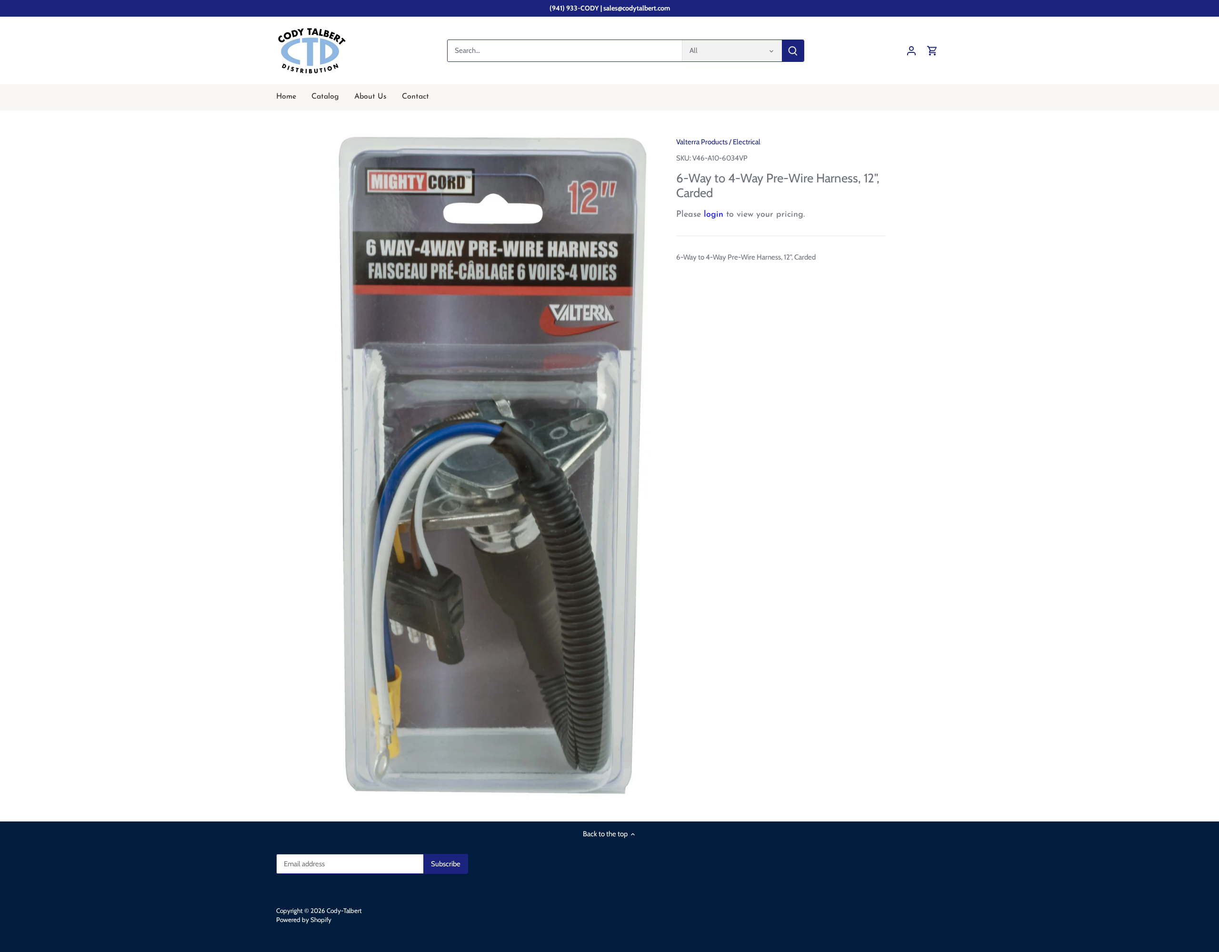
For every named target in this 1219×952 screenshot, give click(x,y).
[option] (493, 465)
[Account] (911, 51)
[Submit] (793, 50)
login (713, 214)
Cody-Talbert (344, 910)
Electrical (746, 142)
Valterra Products (702, 142)
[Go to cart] (932, 51)
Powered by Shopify (303, 919)
